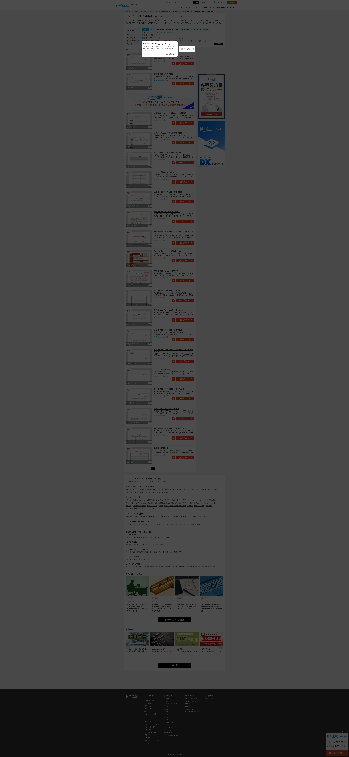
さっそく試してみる (170, 54)
